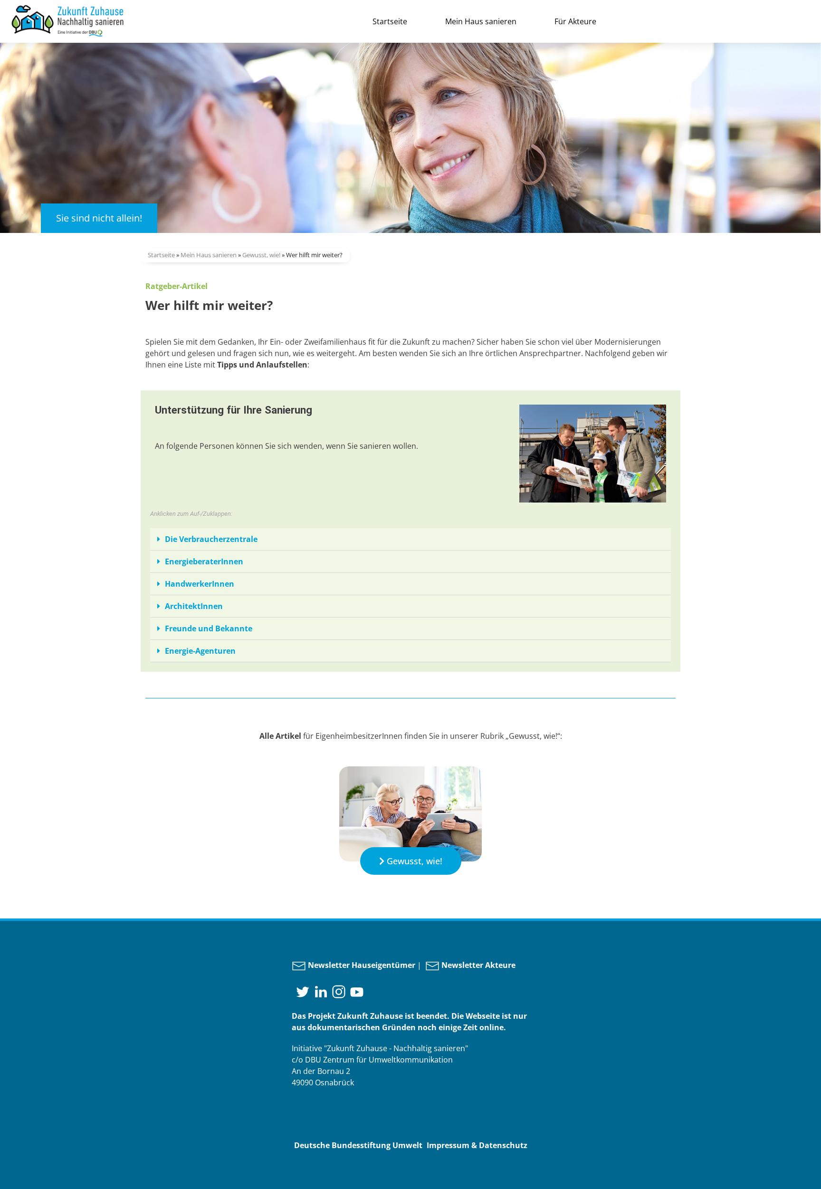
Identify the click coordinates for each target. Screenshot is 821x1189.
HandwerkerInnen (199, 584)
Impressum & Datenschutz (477, 1145)
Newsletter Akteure (477, 965)
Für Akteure (575, 21)
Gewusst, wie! (261, 255)
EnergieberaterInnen (204, 561)
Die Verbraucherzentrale (211, 539)
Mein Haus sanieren (480, 21)
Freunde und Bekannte (208, 628)
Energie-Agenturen (200, 651)
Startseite (389, 21)
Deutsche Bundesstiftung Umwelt (358, 1145)
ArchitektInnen (194, 606)
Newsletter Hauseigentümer (360, 965)
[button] (410, 861)
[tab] (410, 539)
